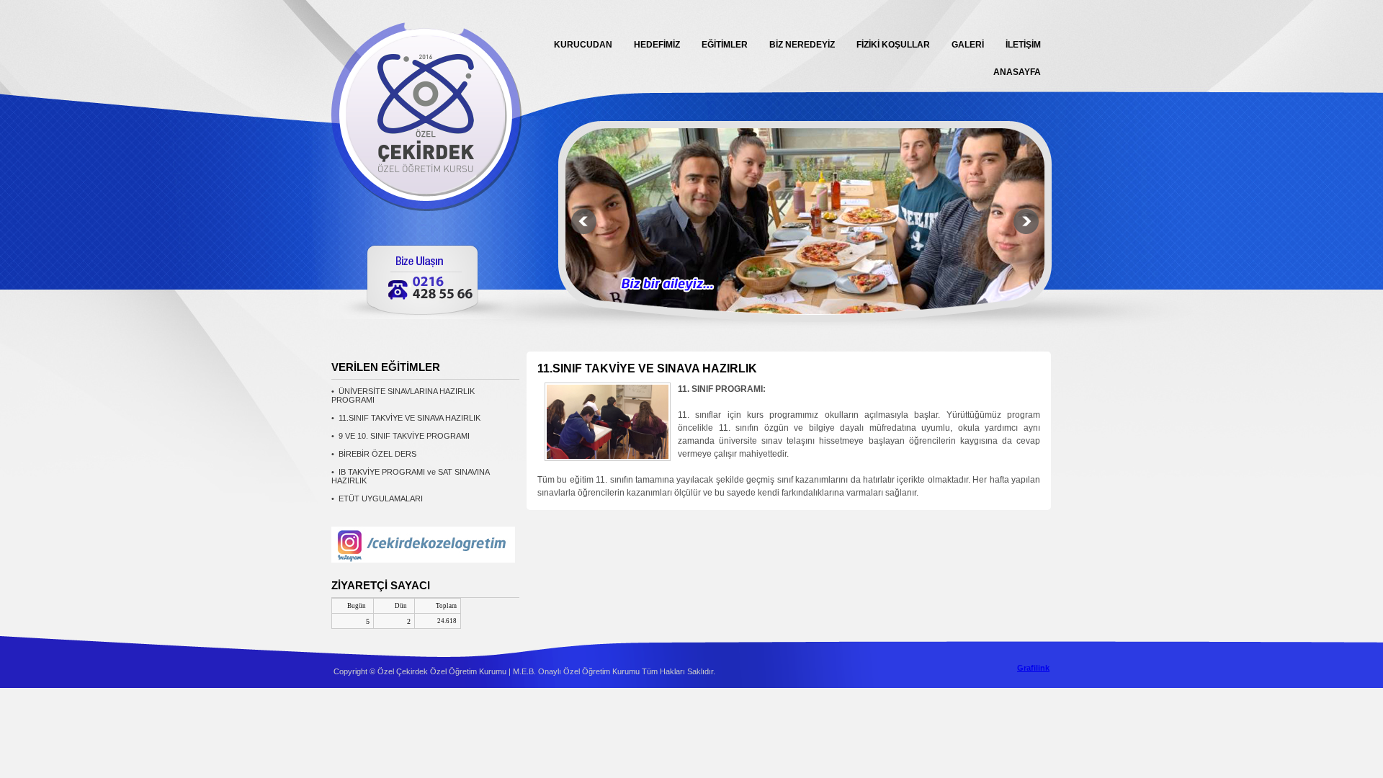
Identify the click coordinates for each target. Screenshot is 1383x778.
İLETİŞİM (1023, 45)
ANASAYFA (1017, 72)
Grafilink (1033, 667)
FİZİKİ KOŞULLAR (893, 45)
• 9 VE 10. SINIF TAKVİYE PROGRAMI (400, 436)
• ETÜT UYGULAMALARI (377, 498)
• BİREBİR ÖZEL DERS (373, 454)
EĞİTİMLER (725, 45)
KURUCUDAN (583, 45)
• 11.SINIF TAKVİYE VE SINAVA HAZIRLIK (405, 417)
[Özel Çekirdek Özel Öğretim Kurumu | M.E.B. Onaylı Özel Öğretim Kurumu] (432, 207)
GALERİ (968, 45)
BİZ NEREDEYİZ (802, 45)
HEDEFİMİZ (657, 45)
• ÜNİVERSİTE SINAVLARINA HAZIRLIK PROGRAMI (403, 395)
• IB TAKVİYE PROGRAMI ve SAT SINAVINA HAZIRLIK (410, 476)
